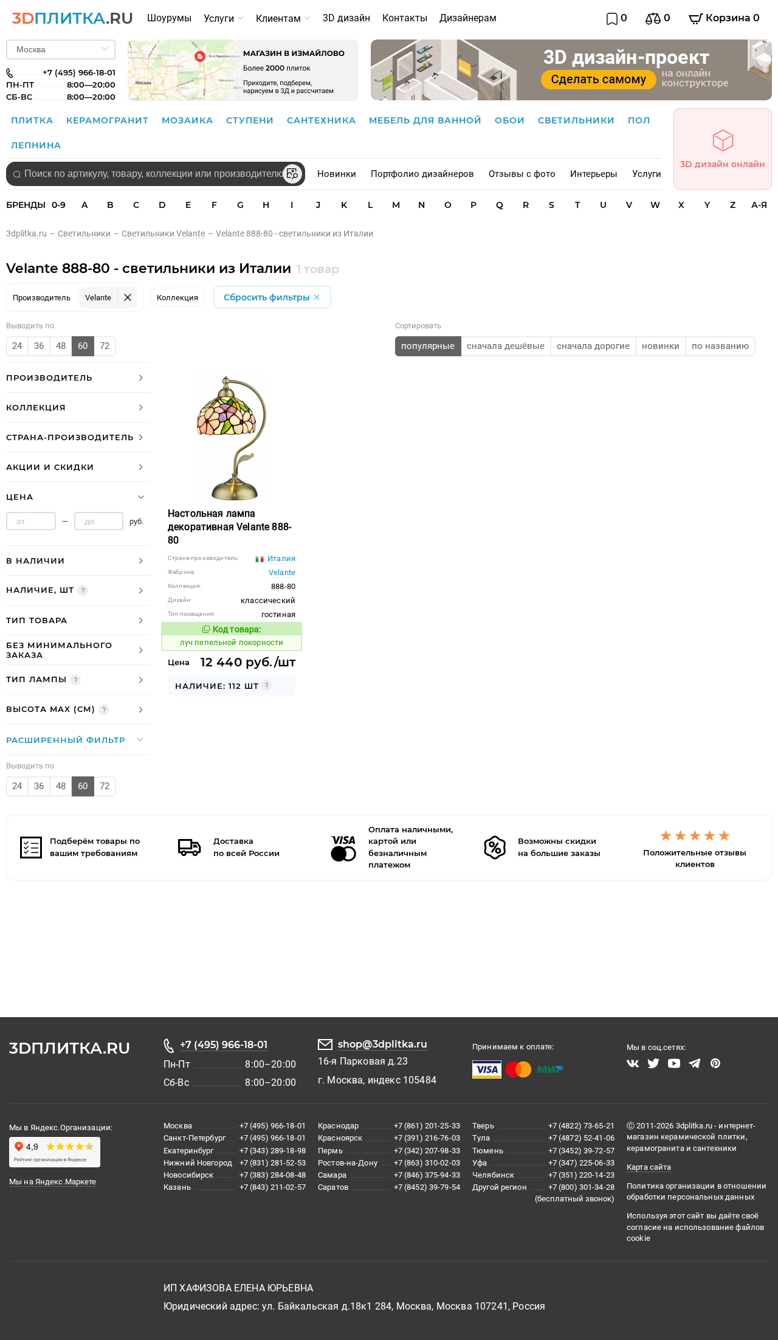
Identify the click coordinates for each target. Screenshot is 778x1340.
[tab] (78, 378)
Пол (639, 120)
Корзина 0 (731, 18)
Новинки (336, 173)
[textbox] (155, 174)
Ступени (251, 120)
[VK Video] (633, 1063)
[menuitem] (169, 18)
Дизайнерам (468, 18)
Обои (511, 120)
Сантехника (323, 120)
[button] (78, 378)
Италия (280, 558)
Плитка (34, 120)
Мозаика (189, 120)
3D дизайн (346, 18)
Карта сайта (649, 1167)
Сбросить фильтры (268, 297)
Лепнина (36, 145)
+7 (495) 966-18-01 (223, 1045)
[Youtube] (674, 1063)
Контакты (404, 18)
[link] (32, 233)
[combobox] (155, 174)
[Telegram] (695, 1063)
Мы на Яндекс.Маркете (53, 1181)
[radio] (17, 346)
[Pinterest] (715, 1063)
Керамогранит (109, 120)
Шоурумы (169, 18)
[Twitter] (653, 1063)
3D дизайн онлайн (722, 164)
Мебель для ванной (427, 120)
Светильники (578, 120)
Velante (282, 572)
